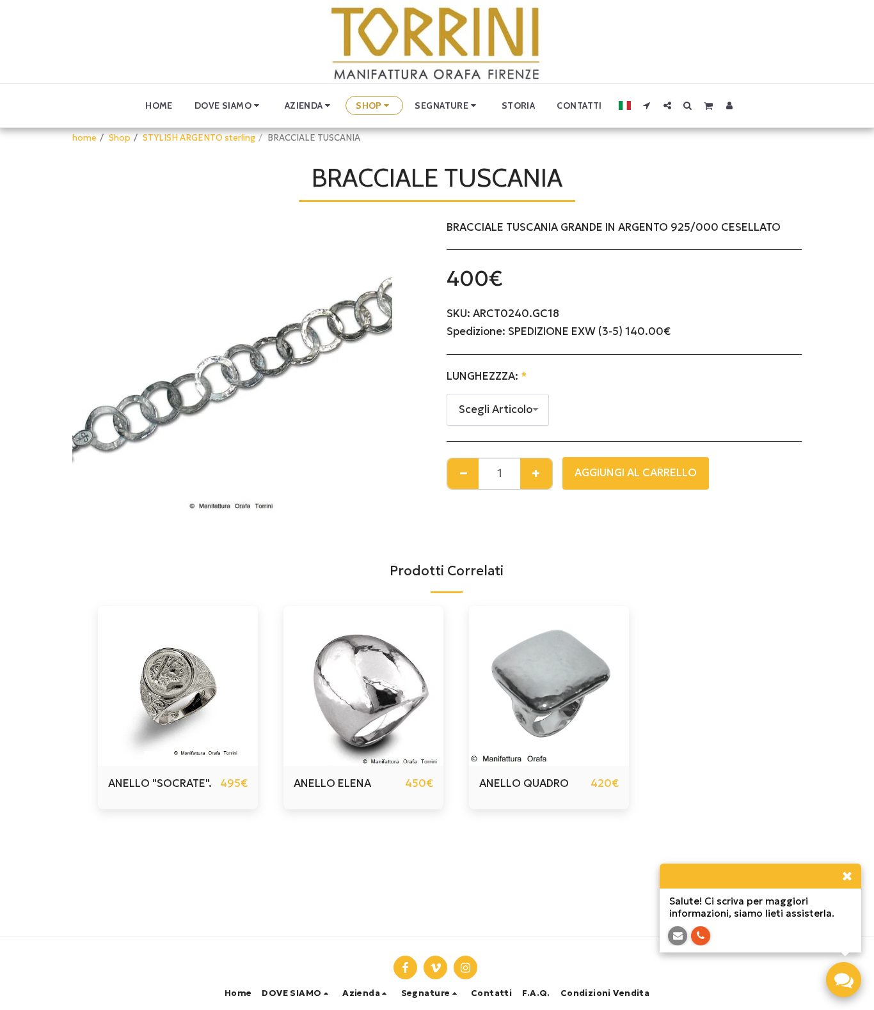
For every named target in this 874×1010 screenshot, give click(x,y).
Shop (120, 137)
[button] (228, 105)
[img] (178, 686)
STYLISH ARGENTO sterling (199, 137)
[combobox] (498, 410)
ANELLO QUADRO (524, 783)
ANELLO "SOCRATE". (160, 783)
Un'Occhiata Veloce (178, 759)
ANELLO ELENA (332, 783)
